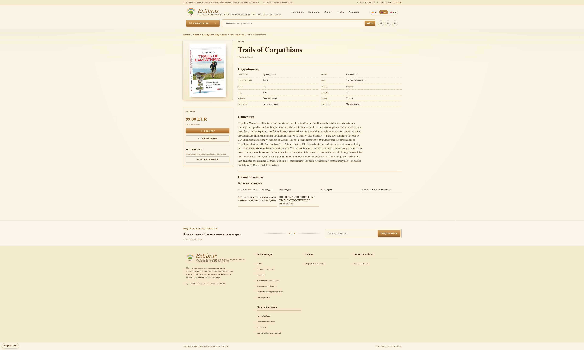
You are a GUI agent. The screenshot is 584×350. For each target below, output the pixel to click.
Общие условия (263, 297)
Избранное (261, 327)
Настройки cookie (10, 346)
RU (385, 12)
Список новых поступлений (269, 332)
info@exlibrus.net (218, 283)
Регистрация (385, 2)
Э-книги (328, 12)
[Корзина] (395, 23)
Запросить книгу (208, 159)
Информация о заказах (315, 263)
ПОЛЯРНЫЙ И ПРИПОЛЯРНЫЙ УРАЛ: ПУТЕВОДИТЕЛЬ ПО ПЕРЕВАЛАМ (297, 200)
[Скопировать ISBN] (365, 80)
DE (376, 12)
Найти (370, 23)
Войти (398, 2)
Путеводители (237, 34)
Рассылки (353, 12)
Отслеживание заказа (266, 321)
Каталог (186, 34)
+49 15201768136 (367, 2)
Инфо (341, 12)
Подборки (314, 12)
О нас (259, 263)
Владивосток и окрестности (376, 189)
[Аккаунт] (381, 23)
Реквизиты (261, 274)
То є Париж (327, 189)
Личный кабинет (361, 263)
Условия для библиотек (266, 286)
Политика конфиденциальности (270, 291)
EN (394, 12)
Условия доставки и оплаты (268, 280)
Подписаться (389, 233)
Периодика (297, 12)
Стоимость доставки (266, 269)
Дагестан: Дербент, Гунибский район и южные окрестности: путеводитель (257, 198)
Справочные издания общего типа (210, 34)
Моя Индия (285, 189)
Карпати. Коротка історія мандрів (255, 189)
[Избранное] (388, 23)
